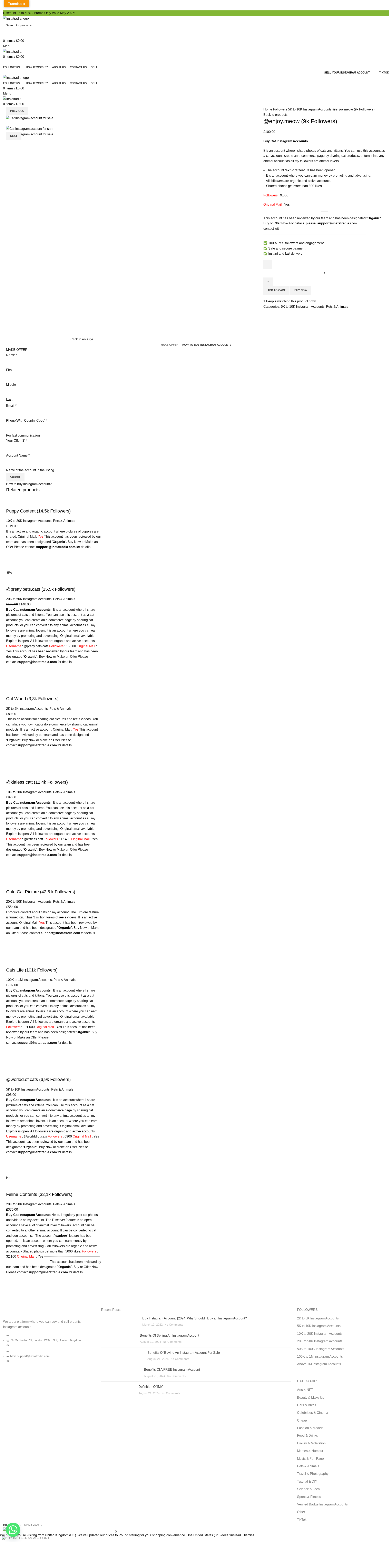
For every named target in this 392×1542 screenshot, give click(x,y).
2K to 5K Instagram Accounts (27, 708)
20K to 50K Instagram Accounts (28, 599)
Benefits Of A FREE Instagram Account (172, 1369)
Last (9, 399)
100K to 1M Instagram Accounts (29, 980)
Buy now (300, 290)
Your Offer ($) (16, 440)
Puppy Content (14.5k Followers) (38, 511)
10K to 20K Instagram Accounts (28, 521)
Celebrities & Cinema (312, 1412)
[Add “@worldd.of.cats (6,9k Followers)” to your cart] (11, 1160)
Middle (11, 384)
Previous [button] (17, 111)
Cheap (302, 1420)
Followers (280, 109)
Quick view (11, 565)
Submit (15, 477)
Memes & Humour (310, 1451)
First (9, 370)
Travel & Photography (313, 1473)
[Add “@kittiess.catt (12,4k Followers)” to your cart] (11, 862)
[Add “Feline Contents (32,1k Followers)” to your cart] (11, 1280)
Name (11, 355)
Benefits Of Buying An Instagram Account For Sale (183, 1352)
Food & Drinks (307, 1435)
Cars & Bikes (306, 1405)
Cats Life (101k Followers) (32, 970)
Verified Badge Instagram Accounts (322, 1504)
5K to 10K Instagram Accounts (310, 109)
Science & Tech (308, 1489)
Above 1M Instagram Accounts (319, 1364)
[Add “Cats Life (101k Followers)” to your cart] (11, 1050)
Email (11, 405)
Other (301, 1512)
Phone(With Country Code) (26, 420)
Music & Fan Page (310, 1458)
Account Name (18, 455)
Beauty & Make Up (310, 1397)
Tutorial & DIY (307, 1481)
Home (268, 109)
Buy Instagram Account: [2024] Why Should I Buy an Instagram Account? (194, 1318)
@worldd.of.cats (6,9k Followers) (38, 1079)
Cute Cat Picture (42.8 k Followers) (40, 891)
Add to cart (276, 290)
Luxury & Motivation (311, 1443)
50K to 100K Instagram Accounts (320, 1349)
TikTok (301, 1519)
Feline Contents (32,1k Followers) (39, 1194)
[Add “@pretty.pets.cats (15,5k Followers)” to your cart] (11, 669)
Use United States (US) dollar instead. (214, 1535)
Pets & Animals (337, 306)
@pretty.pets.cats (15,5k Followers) (40, 589)
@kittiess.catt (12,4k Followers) (37, 782)
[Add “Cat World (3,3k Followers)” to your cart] (11, 753)
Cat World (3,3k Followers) (32, 698)
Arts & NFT (305, 1390)
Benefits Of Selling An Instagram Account (169, 1335)
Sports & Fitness (309, 1497)
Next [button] (13, 135)
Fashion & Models (310, 1428)
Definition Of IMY (150, 1386)
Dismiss (248, 1535)
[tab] (169, 345)
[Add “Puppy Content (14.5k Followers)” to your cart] (11, 555)
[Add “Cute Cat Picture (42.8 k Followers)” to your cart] (11, 941)
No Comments (174, 1324)
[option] (35, 118)
